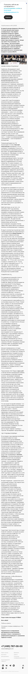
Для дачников (5, 656)
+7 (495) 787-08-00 (12, 646)
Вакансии (16, 652)
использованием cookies (12, 8)
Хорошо (8, 17)
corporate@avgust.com (7, 648)
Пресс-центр (4, 652)
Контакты (3, 654)
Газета (15, 654)
